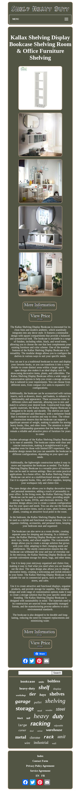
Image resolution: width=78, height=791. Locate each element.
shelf (44, 687)
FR (43, 775)
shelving (55, 701)
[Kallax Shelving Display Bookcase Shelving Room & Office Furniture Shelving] (40, 88)
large (22, 725)
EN (37, 775)
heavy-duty (27, 688)
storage (25, 708)
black (20, 718)
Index (40, 756)
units (41, 682)
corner (22, 730)
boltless (54, 681)
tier (32, 694)
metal (20, 737)
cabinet (39, 731)
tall (28, 718)
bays (43, 695)
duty (58, 716)
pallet (38, 702)
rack (49, 737)
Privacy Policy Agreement (40, 766)
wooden (49, 710)
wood (39, 711)
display (57, 688)
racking (40, 723)
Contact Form (40, 761)
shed (32, 731)
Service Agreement (40, 770)
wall (54, 743)
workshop (21, 695)
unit (61, 736)
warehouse (54, 730)
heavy (41, 716)
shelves (57, 694)
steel (60, 709)
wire (27, 743)
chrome (35, 737)
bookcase (27, 681)
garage (22, 701)
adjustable (58, 725)
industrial (41, 742)
